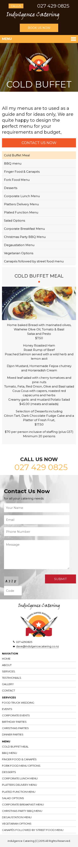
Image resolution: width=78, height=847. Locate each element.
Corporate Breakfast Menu (24, 229)
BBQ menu (12, 163)
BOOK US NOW (39, 28)
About (7, 665)
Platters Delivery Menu (21, 204)
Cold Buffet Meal (17, 155)
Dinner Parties (12, 734)
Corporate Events (16, 715)
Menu (7, 39)
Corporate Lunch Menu (22, 196)
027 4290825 (24, 642)
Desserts (10, 188)
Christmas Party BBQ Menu (25, 237)
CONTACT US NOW (39, 143)
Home (6, 658)
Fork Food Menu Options (21, 765)
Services (8, 671)
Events (7, 709)
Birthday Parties (14, 721)
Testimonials (11, 677)
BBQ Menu (9, 753)
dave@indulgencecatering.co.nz (37, 646)
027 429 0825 (53, 6)
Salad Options (14, 220)
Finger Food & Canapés (22, 171)
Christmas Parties (15, 728)
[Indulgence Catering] (32, 19)
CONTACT (8, 690)
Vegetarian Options (18, 253)
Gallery (8, 684)
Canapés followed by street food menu (34, 261)
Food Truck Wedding (18, 702)
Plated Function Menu (21, 212)
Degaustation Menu (19, 245)
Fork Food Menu (17, 180)
